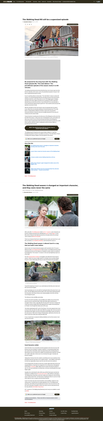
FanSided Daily (74, 411)
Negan (53, 233)
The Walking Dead (20, 1)
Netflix (27, 390)
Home (26, 176)
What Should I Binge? (57, 1)
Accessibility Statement (29, 415)
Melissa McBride (39, 240)
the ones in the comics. (42, 373)
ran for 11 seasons (47, 232)
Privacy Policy (42, 413)
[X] (96, 1)
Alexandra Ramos (28, 192)
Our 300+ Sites (64, 411)
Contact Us (44, 1)
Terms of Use (52, 413)
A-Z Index (41, 415)
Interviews (35, 1)
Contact (51, 411)
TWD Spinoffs (28, 1)
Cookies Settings (52, 415)
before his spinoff (36, 236)
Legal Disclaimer (75, 413)
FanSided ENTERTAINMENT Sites (68, 1)
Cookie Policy (64, 413)
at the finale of (37, 386)
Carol (34, 240)
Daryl (47, 233)
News (14, 1)
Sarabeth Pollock (28, 21)
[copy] (31, 24)
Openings (41, 411)
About (39, 1)
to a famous (33, 366)
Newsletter (49, 1)
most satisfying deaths (36, 249)
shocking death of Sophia (33, 256)
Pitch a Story (27, 413)
